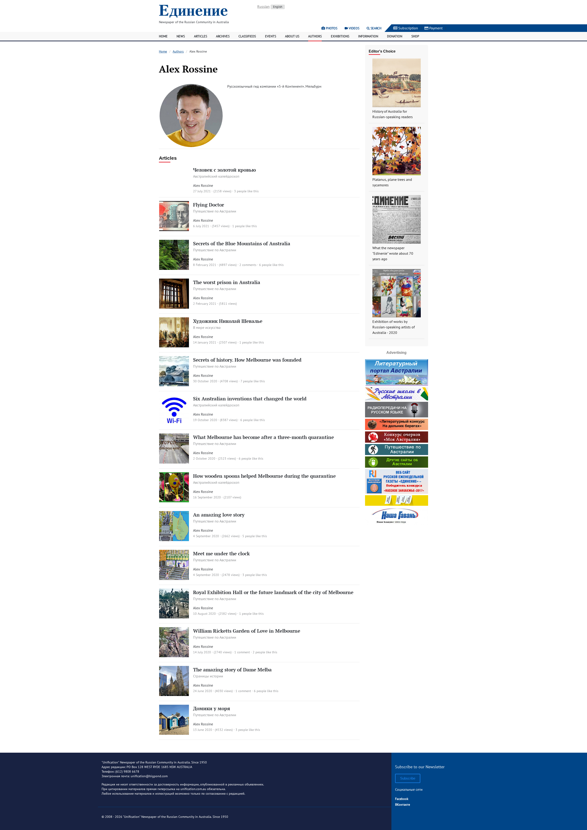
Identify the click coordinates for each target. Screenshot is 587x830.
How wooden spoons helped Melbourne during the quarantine (264, 476)
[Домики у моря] (174, 733)
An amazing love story (218, 514)
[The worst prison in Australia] (174, 307)
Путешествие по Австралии (214, 211)
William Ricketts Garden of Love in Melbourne (246, 631)
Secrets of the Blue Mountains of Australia (241, 243)
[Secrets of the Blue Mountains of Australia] (174, 268)
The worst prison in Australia (226, 282)
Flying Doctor (208, 204)
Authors (315, 36)
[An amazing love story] (174, 539)
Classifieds (247, 36)
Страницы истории (208, 676)
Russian (263, 6)
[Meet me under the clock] (174, 578)
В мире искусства (207, 327)
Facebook (401, 799)
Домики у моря (211, 708)
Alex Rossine (203, 185)
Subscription (407, 28)
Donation (394, 36)
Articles (200, 36)
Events (270, 36)
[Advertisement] (396, 555)
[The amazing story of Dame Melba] (174, 694)
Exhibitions (340, 36)
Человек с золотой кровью (224, 170)
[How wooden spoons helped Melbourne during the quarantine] (174, 501)
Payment (435, 28)
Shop (415, 36)
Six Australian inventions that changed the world (250, 398)
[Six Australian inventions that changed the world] (174, 423)
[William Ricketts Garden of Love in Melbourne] (174, 656)
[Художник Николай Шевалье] (174, 346)
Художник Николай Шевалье (227, 321)
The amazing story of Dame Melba (232, 669)
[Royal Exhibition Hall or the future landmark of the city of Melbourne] (174, 617)
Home (163, 36)
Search (375, 28)
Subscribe (407, 778)
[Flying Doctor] (174, 229)
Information (368, 36)
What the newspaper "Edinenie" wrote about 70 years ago (392, 253)
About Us (292, 36)
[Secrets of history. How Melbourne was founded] (174, 385)
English (277, 7)
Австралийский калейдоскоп (216, 176)
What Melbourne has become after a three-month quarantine (263, 437)
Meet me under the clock (221, 553)
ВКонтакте (402, 804)
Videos (353, 28)
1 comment (242, 652)
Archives (223, 36)
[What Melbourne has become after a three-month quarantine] (174, 462)
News (181, 36)
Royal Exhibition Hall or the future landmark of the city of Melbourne (273, 592)
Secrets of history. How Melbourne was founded (247, 360)
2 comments (247, 265)
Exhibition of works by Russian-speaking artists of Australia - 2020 (393, 327)
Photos (331, 28)
